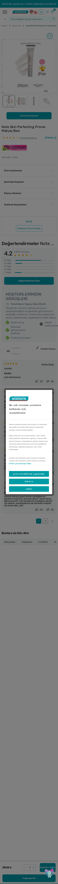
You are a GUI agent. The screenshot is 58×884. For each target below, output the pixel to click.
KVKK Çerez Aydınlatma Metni (20, 463)
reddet (29, 489)
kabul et (29, 481)
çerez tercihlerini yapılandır (29, 474)
